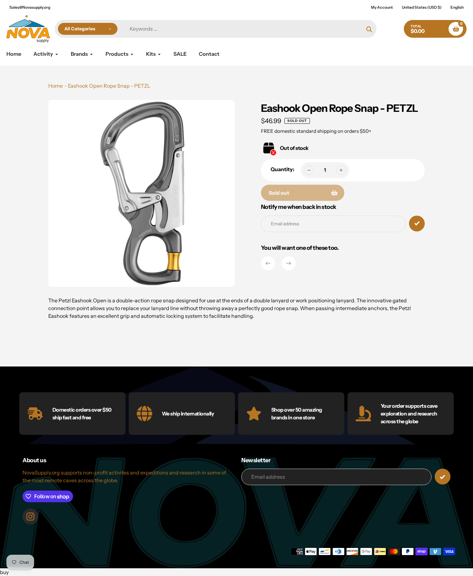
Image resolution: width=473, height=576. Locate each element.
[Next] (289, 263)
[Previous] (268, 263)
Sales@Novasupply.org (29, 7)
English (457, 7)
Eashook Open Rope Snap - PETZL (109, 86)
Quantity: (282, 169)
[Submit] (442, 476)
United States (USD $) (421, 7)
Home (55, 86)
